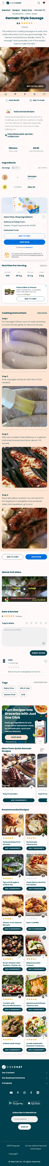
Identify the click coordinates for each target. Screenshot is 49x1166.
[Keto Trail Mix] (36, 913)
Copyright (13, 1153)
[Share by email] (44, 94)
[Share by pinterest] (15, 94)
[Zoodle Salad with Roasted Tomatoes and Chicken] (36, 1034)
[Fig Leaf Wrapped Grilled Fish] (13, 873)
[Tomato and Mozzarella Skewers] (13, 994)
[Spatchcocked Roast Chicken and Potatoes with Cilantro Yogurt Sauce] (36, 994)
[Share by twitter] (34, 94)
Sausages (32, 176)
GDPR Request (13, 1145)
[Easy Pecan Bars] (18, 779)
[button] (3, 2)
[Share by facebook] (25, 94)
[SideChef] (12, 1068)
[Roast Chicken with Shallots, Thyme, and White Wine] (13, 954)
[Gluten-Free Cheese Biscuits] (13, 913)
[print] (5, 94)
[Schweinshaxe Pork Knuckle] (13, 833)
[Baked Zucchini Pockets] (36, 954)
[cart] (43, 2)
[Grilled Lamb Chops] (13, 1034)
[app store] (34, 1103)
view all (42, 749)
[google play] (16, 1103)
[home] (13, 2)
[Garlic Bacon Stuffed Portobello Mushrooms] (36, 873)
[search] (38, 2)
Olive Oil (31, 187)
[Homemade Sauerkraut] (36, 833)
